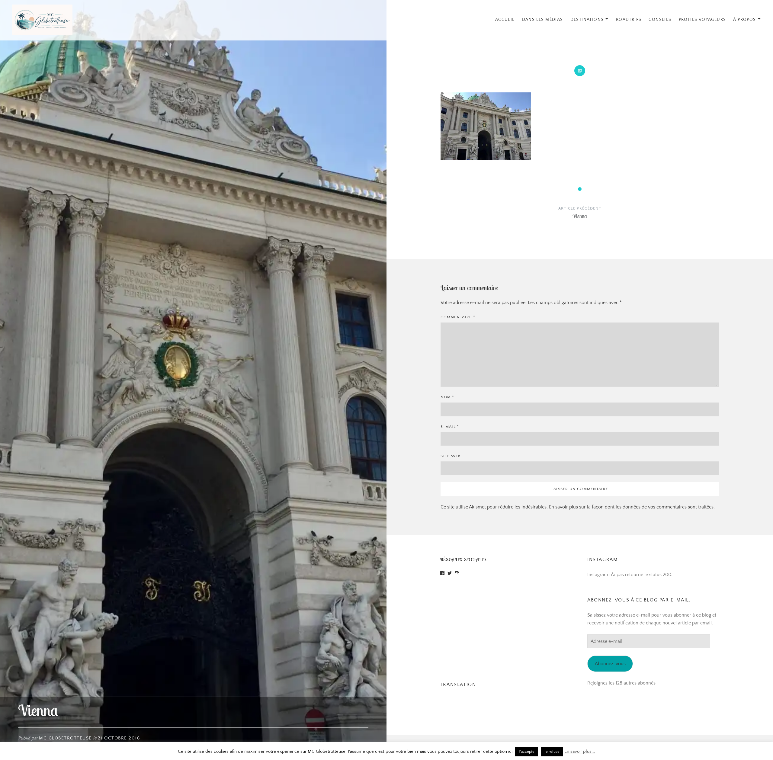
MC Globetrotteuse (65, 738)
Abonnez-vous (610, 663)
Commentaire (458, 317)
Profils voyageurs (702, 19)
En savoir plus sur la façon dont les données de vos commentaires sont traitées (631, 507)
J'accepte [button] (526, 751)
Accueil (505, 19)
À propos (744, 19)
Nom (447, 397)
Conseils (660, 19)
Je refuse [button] (552, 751)
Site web (450, 456)
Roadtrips (629, 19)
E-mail (450, 427)
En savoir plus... (579, 751)
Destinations (587, 19)
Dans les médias (542, 19)
